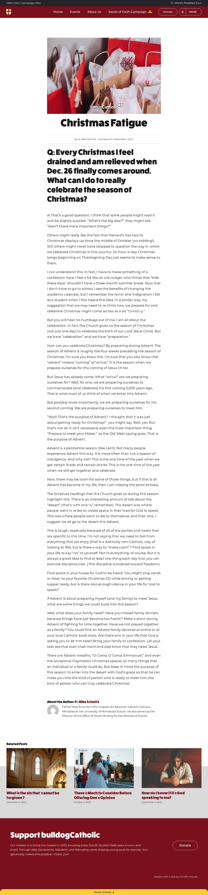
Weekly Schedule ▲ (104, 892)
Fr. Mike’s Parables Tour (186, 3)
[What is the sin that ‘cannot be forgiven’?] (36, 749)
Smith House (189, 876)
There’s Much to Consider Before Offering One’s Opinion (103, 795)
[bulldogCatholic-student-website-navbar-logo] (8, 10)
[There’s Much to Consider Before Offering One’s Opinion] (104, 749)
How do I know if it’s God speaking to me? (163, 795)
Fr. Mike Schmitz (87, 139)
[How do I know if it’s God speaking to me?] (172, 749)
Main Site (12, 3)
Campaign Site (31, 3)
